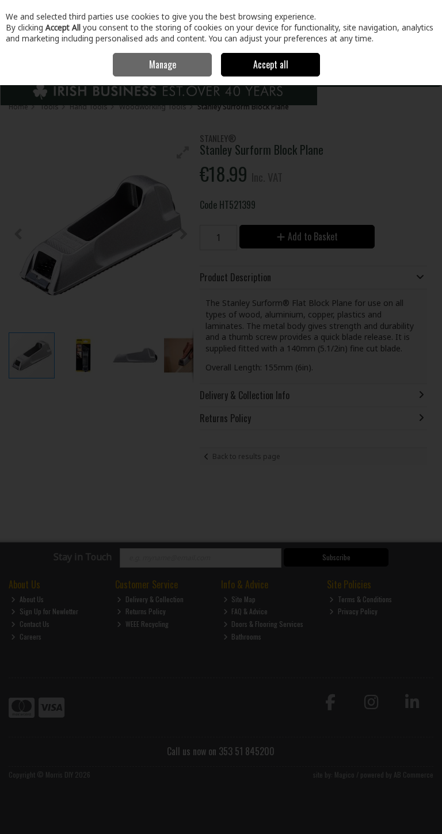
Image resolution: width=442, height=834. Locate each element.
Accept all (270, 64)
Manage (162, 64)
